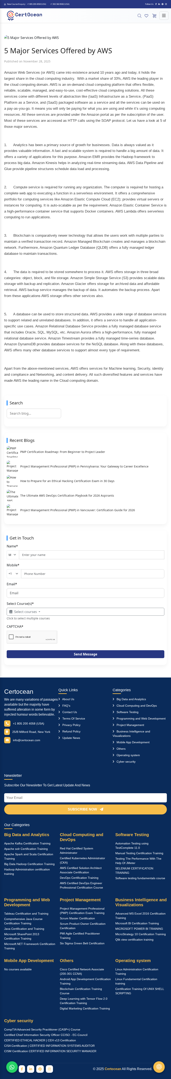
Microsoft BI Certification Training (137, 923)
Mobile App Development (133, 742)
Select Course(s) (20, 603)
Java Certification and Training (24, 928)
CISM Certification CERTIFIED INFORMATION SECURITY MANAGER (50, 1051)
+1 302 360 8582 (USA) (59, 4)
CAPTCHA (15, 626)
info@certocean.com (26, 740)
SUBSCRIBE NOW (83, 809)
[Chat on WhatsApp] (12, 1067)
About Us (68, 699)
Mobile (13, 565)
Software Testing (127, 712)
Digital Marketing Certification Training (85, 1008)
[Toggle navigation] (163, 15)
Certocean (18, 691)
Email (12, 584)
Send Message (85, 654)
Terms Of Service (73, 718)
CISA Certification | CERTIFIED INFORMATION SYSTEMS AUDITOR (49, 1045)
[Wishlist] (146, 15)
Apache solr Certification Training (26, 848)
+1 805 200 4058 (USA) (36, 4)
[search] (140, 15)
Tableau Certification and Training (26, 913)
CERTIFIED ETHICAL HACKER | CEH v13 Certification (40, 1040)
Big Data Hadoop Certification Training (29, 864)
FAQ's (66, 705)
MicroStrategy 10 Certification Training (140, 934)
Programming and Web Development (141, 718)
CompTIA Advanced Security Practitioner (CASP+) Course (42, 1029)
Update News (71, 738)
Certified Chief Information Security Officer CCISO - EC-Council (45, 1035)
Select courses (25, 611)
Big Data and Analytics (131, 699)
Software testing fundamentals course (140, 878)
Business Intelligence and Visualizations (141, 902)
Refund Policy (71, 731)
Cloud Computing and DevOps (136, 705)
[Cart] (154, 15)
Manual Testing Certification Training (139, 853)
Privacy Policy (71, 725)
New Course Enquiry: (16, 4)
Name (12, 546)
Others (121, 748)
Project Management (130, 725)
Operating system (128, 755)
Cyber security (126, 761)
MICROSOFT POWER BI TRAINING (139, 928)
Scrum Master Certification (77, 918)
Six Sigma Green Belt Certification (82, 943)
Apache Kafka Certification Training (27, 843)
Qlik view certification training (134, 939)
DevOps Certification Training (79, 877)
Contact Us (69, 712)
